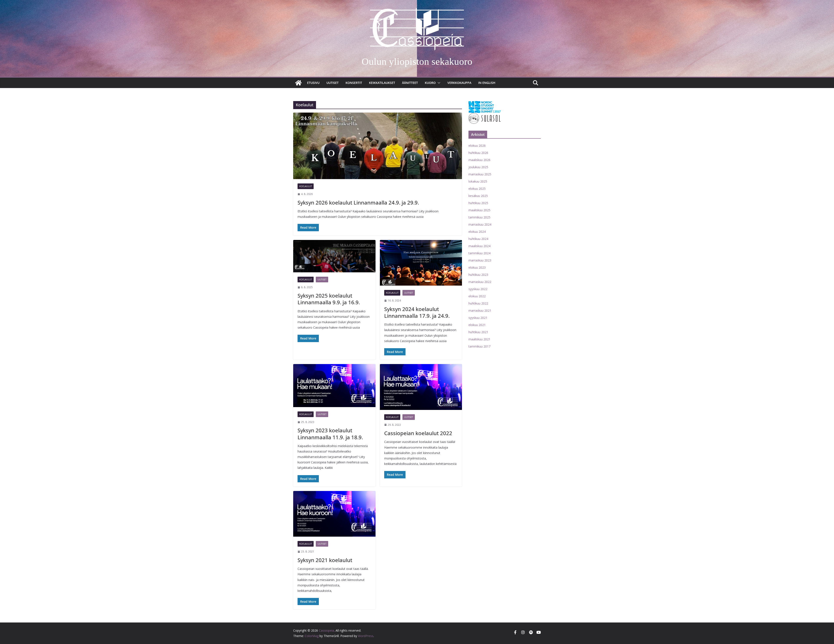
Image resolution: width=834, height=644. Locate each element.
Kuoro (430, 83)
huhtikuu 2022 (478, 303)
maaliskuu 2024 (479, 246)
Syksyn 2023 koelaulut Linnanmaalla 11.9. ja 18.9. (330, 434)
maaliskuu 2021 (479, 339)
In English (486, 83)
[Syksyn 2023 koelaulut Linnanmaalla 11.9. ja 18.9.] (334, 385)
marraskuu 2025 (479, 174)
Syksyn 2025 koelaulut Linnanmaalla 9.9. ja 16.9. (329, 299)
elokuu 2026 (477, 145)
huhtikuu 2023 (478, 275)
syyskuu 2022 (477, 289)
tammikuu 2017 (479, 346)
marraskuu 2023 (479, 260)
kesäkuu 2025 (478, 196)
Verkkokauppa (459, 83)
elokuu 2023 (477, 267)
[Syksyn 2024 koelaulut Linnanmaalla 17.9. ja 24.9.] (421, 263)
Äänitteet (410, 83)
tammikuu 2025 (479, 217)
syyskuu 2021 (477, 318)
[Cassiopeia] (298, 83)
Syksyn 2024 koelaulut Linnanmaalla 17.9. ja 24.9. (417, 312)
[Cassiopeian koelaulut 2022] (421, 387)
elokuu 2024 (477, 232)
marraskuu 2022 (479, 282)
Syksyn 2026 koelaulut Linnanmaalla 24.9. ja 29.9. (358, 202)
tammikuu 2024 (479, 253)
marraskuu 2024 (479, 224)
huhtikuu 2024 (478, 239)
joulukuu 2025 (478, 167)
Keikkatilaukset (382, 83)
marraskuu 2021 (479, 310)
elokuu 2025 (477, 188)
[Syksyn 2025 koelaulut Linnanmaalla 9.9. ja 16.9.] (334, 256)
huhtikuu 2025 (478, 203)
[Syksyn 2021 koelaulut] (334, 514)
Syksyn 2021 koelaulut (325, 560)
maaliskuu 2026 (479, 160)
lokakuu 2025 (477, 181)
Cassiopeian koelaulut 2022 (418, 433)
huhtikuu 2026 (478, 153)
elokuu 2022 (477, 296)
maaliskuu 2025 (479, 210)
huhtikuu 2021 (478, 332)
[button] (438, 83)
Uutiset (332, 83)
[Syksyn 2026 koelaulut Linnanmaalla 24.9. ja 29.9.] (377, 146)
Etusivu (313, 83)
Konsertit (354, 83)
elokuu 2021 (477, 325)
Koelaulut (305, 186)
